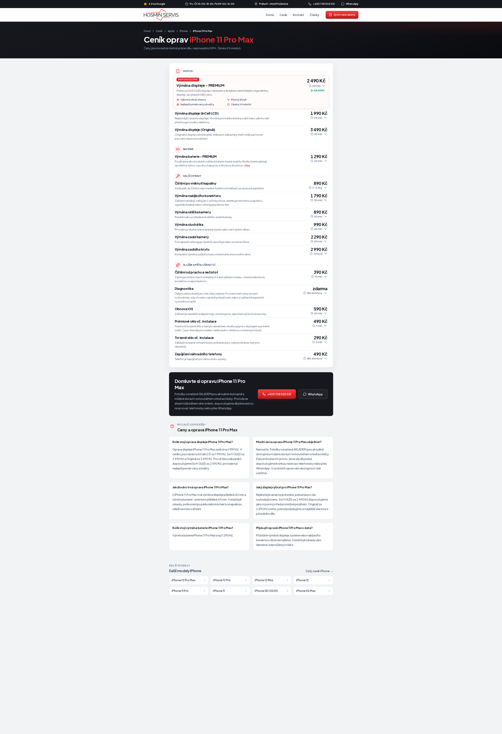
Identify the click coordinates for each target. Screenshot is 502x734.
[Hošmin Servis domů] (161, 14)
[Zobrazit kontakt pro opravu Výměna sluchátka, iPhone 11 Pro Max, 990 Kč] (251, 226)
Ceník (283, 15)
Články (314, 15)
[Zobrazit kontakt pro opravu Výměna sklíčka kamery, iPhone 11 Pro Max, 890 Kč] (251, 214)
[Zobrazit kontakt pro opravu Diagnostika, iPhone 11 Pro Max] (251, 294)
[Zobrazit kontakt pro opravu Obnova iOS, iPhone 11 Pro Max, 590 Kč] (251, 311)
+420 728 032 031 (279, 394)
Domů (270, 15)
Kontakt (298, 15)
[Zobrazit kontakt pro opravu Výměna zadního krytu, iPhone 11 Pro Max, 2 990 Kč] (251, 251)
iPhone (184, 31)
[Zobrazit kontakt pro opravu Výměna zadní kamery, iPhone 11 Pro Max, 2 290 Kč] (251, 239)
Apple (171, 31)
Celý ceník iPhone (319, 571)
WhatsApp (315, 394)
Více (247, 165)
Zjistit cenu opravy (344, 14)
